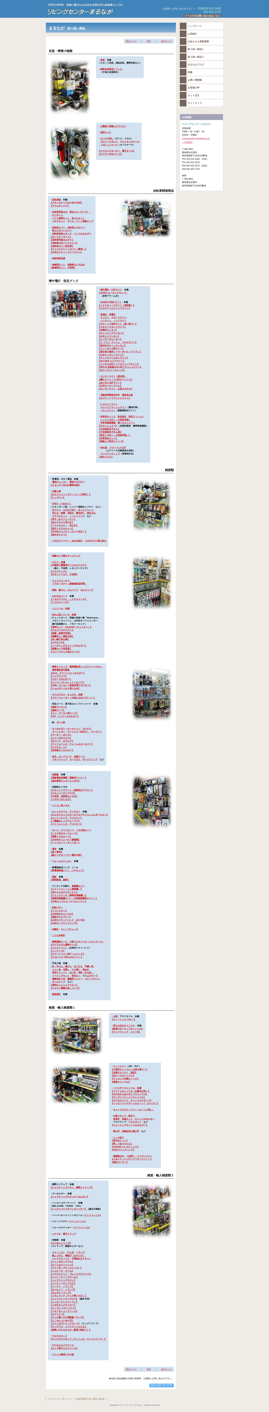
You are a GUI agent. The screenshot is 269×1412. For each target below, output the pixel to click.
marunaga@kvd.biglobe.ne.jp (196, 138)
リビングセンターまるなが (95, 11)
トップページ (195, 26)
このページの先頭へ (161, 1385)
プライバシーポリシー (60, 1399)
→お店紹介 (187, 142)
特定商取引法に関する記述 (90, 1399)
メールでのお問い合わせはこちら (202, 15)
